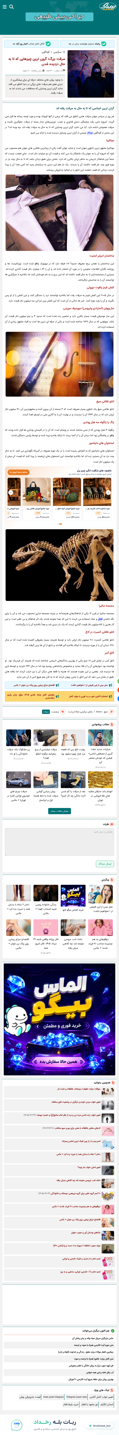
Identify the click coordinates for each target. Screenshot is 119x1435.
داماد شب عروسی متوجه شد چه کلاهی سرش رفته (73, 943)
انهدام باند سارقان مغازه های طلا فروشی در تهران (100, 795)
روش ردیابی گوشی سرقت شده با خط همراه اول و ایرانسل (46, 795)
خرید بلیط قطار (71, 1404)
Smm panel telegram (53, 1397)
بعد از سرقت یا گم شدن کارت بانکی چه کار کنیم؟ (73, 793)
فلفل (100, 619)
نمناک (90, 133)
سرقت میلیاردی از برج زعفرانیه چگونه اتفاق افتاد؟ (46, 754)
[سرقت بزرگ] (59, 213)
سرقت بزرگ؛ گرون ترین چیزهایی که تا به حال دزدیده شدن (37, 61)
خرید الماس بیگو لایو (73, 910)
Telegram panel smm (76, 1397)
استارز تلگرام (107, 1404)
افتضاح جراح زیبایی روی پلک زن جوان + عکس (34, 685)
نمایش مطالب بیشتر (59, 811)
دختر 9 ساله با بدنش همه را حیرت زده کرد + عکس (18, 909)
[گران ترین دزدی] (59, 364)
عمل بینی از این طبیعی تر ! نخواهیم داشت (89, 685)
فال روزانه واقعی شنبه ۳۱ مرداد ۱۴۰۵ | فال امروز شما (45, 943)
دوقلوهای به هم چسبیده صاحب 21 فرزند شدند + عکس (100, 943)
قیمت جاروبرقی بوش (30, 1397)
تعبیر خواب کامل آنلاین (101, 1397)
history (99, 711)
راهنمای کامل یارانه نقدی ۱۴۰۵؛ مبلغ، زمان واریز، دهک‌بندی (31, 696)
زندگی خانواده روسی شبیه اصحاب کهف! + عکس (46, 909)
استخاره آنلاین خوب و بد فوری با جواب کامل (88, 696)
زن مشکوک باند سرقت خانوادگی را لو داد (18, 752)
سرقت (46, 711)
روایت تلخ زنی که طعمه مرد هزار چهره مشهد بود (73, 752)
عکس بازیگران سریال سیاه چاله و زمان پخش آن (92, 1338)
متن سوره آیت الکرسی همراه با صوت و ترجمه (93, 1345)
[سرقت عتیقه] (59, 565)
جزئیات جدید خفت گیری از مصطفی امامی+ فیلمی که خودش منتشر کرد (100, 755)
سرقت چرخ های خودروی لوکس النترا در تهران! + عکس (18, 795)
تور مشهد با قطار (89, 1404)
